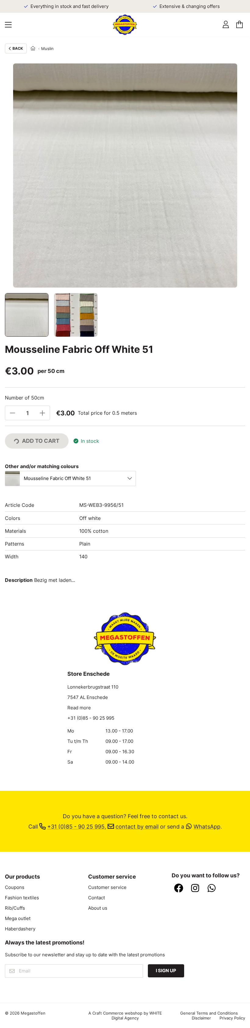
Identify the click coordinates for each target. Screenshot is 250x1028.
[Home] (32, 48)
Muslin (47, 48)
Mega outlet (17, 918)
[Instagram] (195, 888)
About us (97, 908)
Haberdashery (20, 929)
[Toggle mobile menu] (8, 24)
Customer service (107, 887)
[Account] (225, 24)
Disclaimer (201, 1017)
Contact (96, 898)
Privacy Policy (232, 1017)
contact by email (137, 826)
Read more (79, 708)
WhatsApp (207, 826)
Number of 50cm (24, 398)
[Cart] (239, 25)
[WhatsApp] (212, 888)
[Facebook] (179, 888)
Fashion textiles (22, 898)
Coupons (14, 887)
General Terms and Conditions (209, 1013)
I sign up (166, 970)
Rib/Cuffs (15, 908)
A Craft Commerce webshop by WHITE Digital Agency (125, 1015)
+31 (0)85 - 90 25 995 (90, 718)
